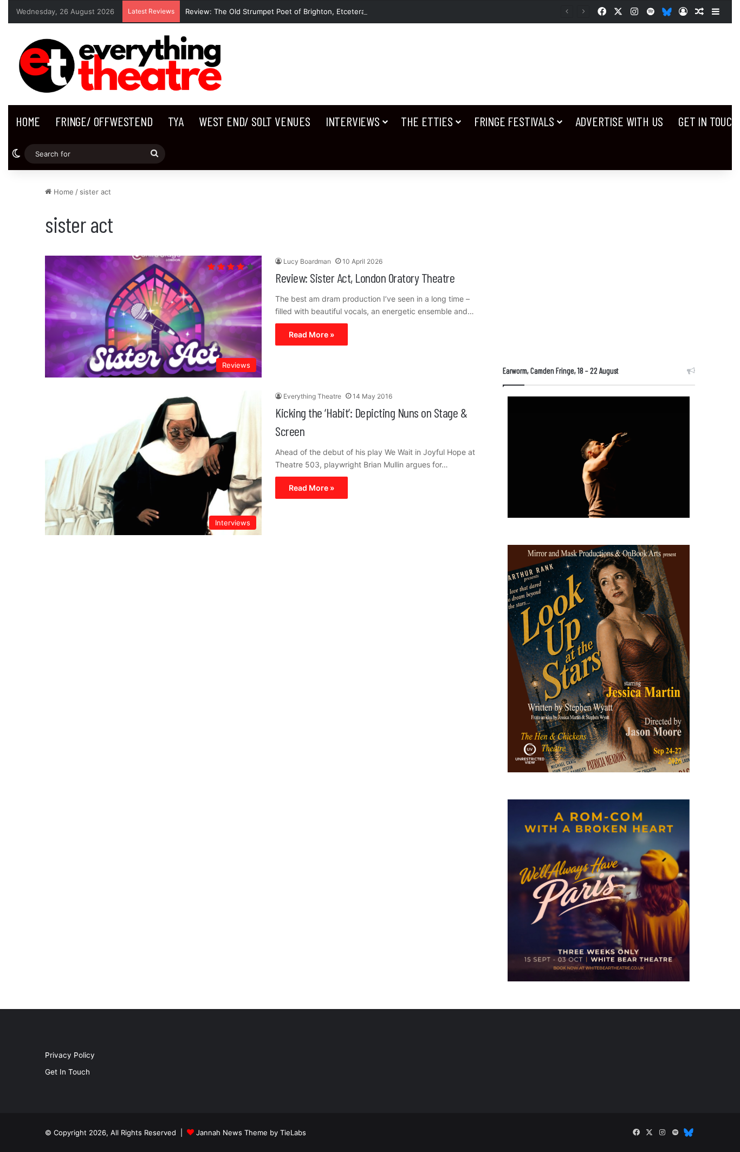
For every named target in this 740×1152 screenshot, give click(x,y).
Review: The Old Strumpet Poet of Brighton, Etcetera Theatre (289, 11)
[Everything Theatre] (123, 64)
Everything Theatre (312, 396)
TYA (176, 121)
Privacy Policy (70, 1055)
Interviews (353, 121)
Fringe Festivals (514, 121)
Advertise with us (619, 121)
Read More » (311, 334)
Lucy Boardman (307, 261)
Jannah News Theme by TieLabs (251, 1132)
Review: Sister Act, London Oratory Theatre (365, 277)
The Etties (427, 121)
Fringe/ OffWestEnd (103, 121)
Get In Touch (67, 1072)
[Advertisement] (599, 262)
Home (28, 121)
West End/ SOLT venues (254, 121)
